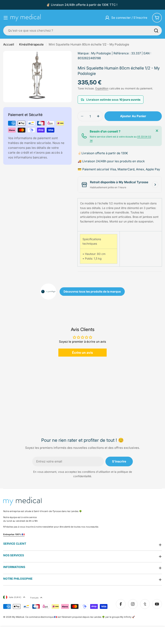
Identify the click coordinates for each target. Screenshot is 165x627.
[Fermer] (157, 131)
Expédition (101, 88)
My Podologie (101, 53)
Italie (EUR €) (15, 597)
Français (34, 597)
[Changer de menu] (5, 17)
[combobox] (82, 30)
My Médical (18, 617)
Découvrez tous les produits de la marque (92, 291)
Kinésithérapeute (31, 44)
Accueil (8, 44)
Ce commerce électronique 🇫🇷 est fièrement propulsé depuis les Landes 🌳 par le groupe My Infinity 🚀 (80, 617)
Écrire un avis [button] (82, 353)
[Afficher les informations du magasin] (155, 184)
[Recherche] (156, 30)
